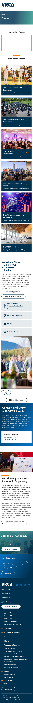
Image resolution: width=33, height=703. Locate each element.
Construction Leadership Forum (12, 184)
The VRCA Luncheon (11, 247)
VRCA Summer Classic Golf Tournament (14, 120)
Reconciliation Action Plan (13, 624)
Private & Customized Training (14, 657)
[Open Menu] (30, 3)
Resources (8, 637)
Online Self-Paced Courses (13, 651)
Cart (5, 684)
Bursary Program (10, 665)
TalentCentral (5, 589)
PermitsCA (5, 598)
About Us (8, 613)
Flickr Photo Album (17, 400)
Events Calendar (9, 674)
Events (6, 671)
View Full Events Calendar (13, 296)
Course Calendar (10, 648)
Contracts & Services (12, 632)
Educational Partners (11, 667)
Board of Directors (10, 616)
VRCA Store (8, 680)
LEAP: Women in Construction (9, 152)
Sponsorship (8, 677)
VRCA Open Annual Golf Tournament (12, 88)
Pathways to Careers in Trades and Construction (15, 661)
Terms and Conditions (16, 700)
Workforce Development (13, 645)
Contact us (8, 689)
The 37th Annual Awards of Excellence (13, 216)
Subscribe (8, 573)
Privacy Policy (5, 700)
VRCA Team (8, 619)
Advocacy (8, 628)
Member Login (7, 602)
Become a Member (11, 549)
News (6, 641)
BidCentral (5, 593)
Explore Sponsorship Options (14, 522)
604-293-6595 (11, 439)
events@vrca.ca (11, 437)
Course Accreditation (11, 654)
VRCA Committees (10, 622)
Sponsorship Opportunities (12, 292)
